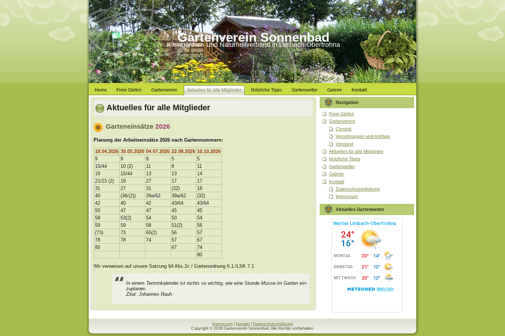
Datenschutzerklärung (358, 189)
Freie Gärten (341, 114)
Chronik (344, 129)
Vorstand (344, 144)
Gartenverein (342, 121)
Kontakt (336, 181)
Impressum (347, 196)
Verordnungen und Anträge (363, 136)
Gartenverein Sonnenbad (253, 37)
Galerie (336, 174)
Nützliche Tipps (344, 159)
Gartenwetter (342, 166)
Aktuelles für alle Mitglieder (158, 107)
